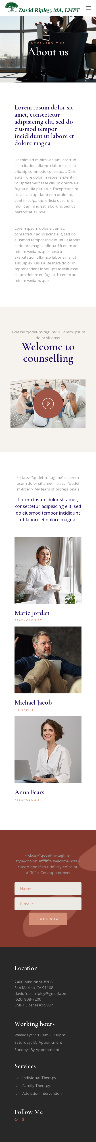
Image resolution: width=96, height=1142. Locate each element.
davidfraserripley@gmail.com (41, 993)
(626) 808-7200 (28, 999)
